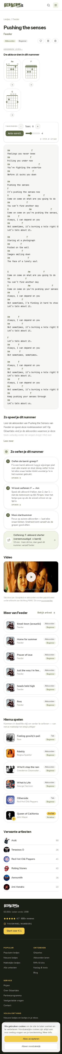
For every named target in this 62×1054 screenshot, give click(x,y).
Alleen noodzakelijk (31, 1046)
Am (8, 150)
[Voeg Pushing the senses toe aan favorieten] (41, 41)
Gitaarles (37, 952)
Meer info (47, 1032)
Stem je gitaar (49, 139)
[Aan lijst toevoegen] (48, 41)
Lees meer (9, 440)
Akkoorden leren (41, 957)
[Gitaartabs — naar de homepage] (14, 5)
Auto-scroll (14, 133)
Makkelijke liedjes (12, 962)
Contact (7, 1005)
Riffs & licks (39, 962)
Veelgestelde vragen (14, 1000)
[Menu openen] (55, 5)
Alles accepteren (31, 1038)
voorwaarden (47, 600)
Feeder (16, 19)
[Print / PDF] (55, 41)
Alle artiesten (10, 967)
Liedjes (7, 19)
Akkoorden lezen (13, 49)
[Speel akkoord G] (12, 115)
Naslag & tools (40, 967)
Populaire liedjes (11, 952)
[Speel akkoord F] (31, 85)
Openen (15, 478)
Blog (35, 972)
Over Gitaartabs (11, 990)
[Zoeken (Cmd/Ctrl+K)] (48, 5)
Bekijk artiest (44, 612)
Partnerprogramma (13, 995)
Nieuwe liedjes (11, 957)
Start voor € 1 (14, 930)
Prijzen (7, 985)
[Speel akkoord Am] (12, 85)
